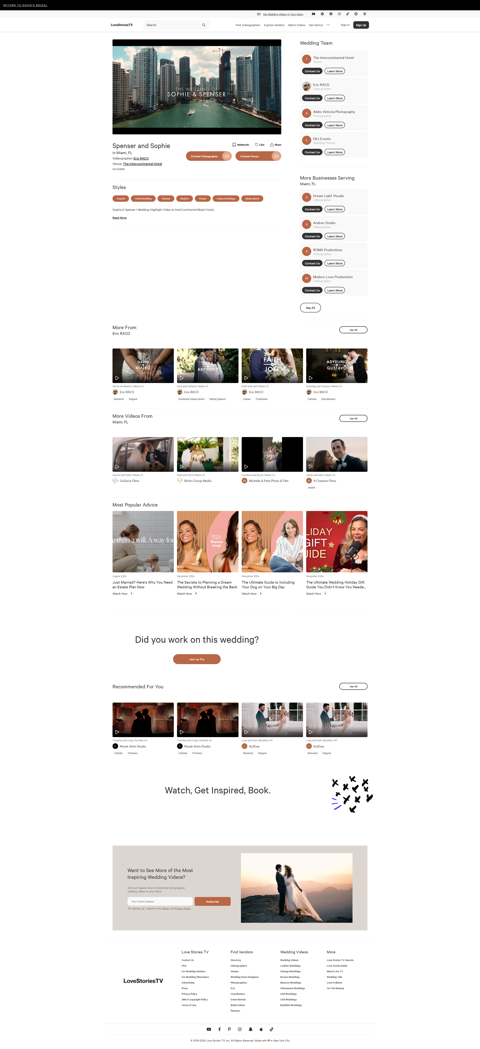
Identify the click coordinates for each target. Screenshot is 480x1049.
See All (310, 308)
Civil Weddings (288, 999)
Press (185, 988)
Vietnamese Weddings (292, 988)
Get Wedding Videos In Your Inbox (283, 14)
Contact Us (312, 71)
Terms (165, 908)
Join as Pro (196, 659)
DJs (233, 988)
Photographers (239, 982)
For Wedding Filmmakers (195, 977)
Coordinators (238, 994)
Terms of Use (189, 1005)
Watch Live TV (335, 971)
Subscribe (212, 901)
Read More (119, 218)
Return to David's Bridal (25, 5)
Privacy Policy (183, 908)
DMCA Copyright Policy (195, 999)
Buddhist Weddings (291, 1005)
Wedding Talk (334, 977)
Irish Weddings (288, 994)
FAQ (184, 965)
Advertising (188, 982)
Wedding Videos (289, 960)
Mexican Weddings (290, 982)
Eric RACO (141, 158)
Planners (235, 1010)
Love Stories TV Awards (340, 960)
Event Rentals (238, 999)
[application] (196, 86)
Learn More (334, 71)
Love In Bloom (334, 982)
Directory (236, 960)
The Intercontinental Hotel (142, 163)
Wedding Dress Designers (245, 977)
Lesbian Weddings (290, 965)
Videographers (239, 965)
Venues (234, 971)
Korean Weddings (290, 977)
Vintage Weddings (290, 971)
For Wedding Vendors (193, 971)
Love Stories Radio (337, 965)
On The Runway (335, 988)
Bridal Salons (238, 1005)
